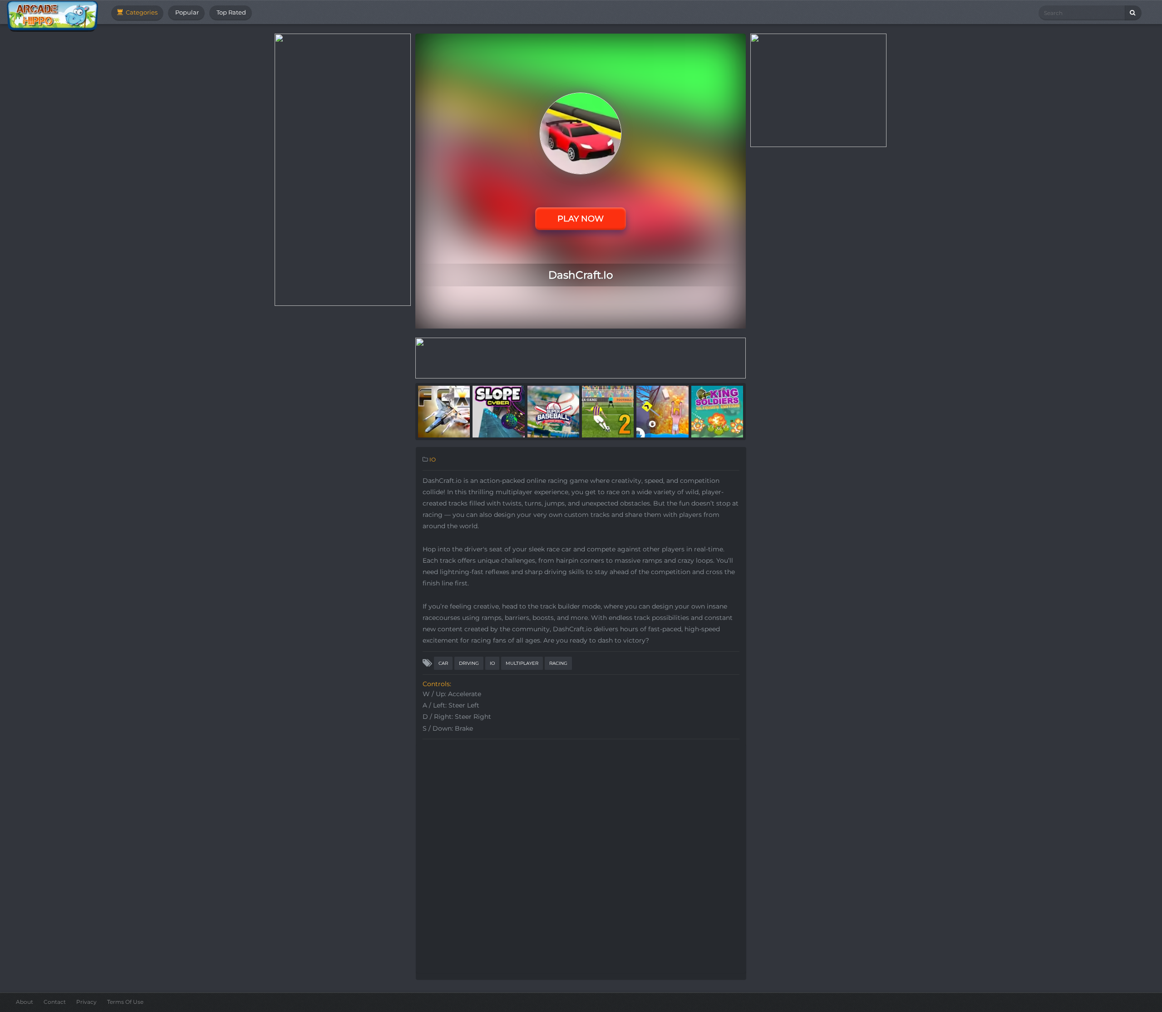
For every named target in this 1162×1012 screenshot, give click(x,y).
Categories (141, 12)
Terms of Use (125, 1001)
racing (558, 663)
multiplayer (522, 663)
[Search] (1133, 12)
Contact (55, 1001)
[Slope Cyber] (498, 411)
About (24, 1001)
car (443, 663)
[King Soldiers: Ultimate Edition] (717, 411)
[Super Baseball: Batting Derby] (553, 411)
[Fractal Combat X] (444, 411)
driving (469, 663)
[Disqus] (581, 857)
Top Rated (230, 12)
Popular (186, 12)
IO (432, 459)
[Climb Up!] (662, 411)
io (492, 663)
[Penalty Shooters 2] (608, 411)
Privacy (86, 1001)
